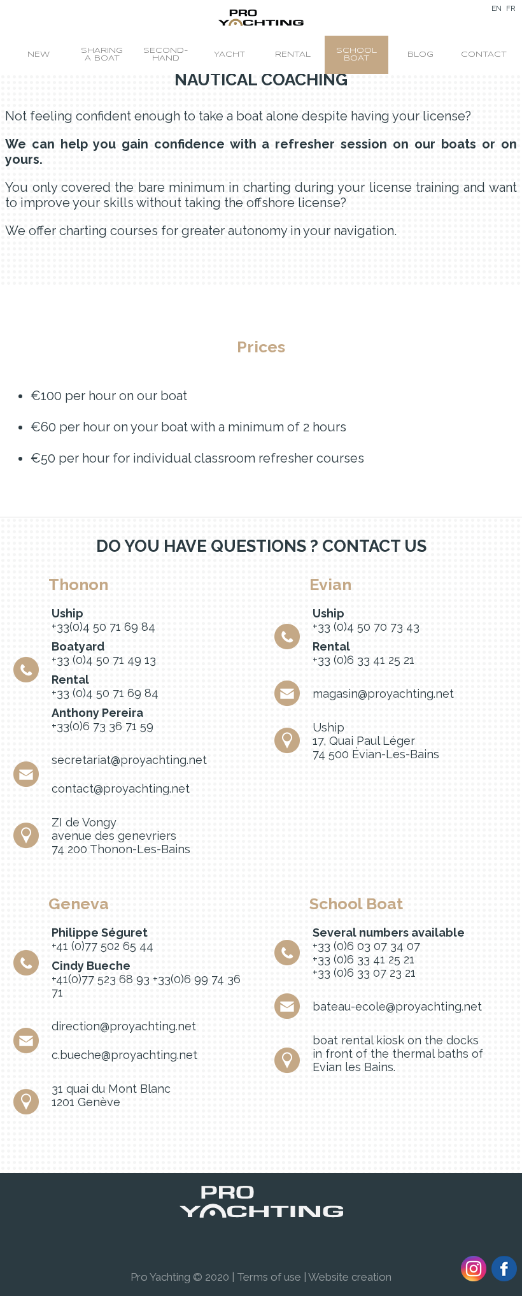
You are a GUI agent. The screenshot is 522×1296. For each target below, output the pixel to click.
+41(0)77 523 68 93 (101, 979)
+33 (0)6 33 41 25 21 (363, 659)
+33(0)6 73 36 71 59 (102, 726)
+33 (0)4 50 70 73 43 (366, 626)
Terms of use (269, 1277)
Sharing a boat (102, 54)
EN (496, 8)
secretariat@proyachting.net (129, 760)
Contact (484, 54)
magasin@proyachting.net (383, 693)
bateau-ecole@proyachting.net (397, 1006)
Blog (420, 54)
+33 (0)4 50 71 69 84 (105, 693)
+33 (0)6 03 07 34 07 (366, 946)
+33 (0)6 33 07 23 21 (364, 972)
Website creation (350, 1277)
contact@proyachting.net (121, 788)
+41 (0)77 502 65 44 (102, 946)
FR (511, 8)
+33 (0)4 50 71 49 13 (104, 659)
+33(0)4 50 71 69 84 (103, 626)
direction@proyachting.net (124, 1026)
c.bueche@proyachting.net (124, 1055)
